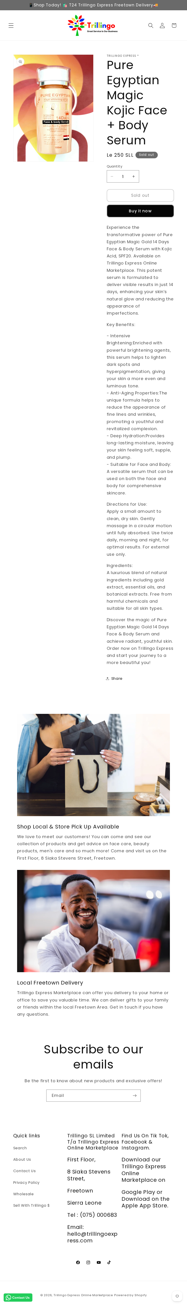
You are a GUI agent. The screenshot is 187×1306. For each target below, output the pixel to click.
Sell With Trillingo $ (31, 1205)
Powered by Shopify (130, 1295)
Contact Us (24, 1171)
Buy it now (140, 211)
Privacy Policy (26, 1182)
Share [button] (116, 678)
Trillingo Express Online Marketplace (83, 1295)
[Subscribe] (134, 1096)
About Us (22, 1159)
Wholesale (23, 1194)
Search (20, 1148)
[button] (11, 25)
